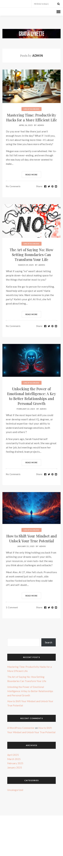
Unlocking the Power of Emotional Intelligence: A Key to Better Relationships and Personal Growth (31, 395)
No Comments (13, 186)
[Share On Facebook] (45, 186)
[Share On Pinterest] (52, 186)
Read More (31, 174)
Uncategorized (31, 109)
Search (48, 641)
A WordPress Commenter (21, 727)
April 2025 (13, 754)
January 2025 (14, 767)
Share (39, 186)
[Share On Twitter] (49, 186)
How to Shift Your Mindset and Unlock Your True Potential (31, 538)
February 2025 (15, 762)
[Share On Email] (56, 186)
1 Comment (12, 607)
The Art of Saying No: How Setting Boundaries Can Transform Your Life (31, 254)
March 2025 (14, 758)
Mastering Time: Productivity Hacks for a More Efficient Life (31, 117)
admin (40, 125)
